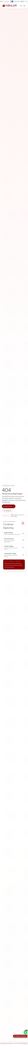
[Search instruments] (21, 5)
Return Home (8, 506)
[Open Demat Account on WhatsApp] (25, 1032)
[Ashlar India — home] (9, 5)
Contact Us (8, 510)
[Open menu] (24, 5)
